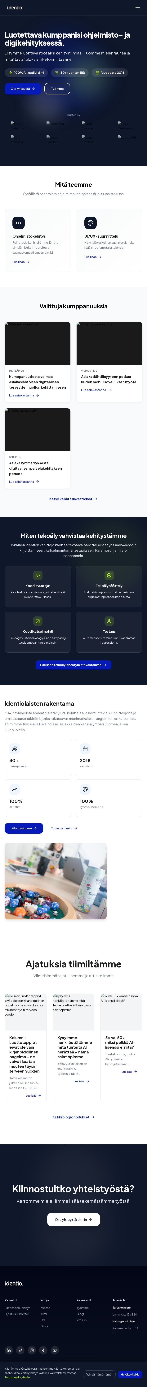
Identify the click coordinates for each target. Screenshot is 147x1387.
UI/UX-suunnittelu (17, 1314)
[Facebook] (43, 1350)
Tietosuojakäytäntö (17, 1377)
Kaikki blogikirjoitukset (70, 1117)
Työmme (57, 89)
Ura (43, 1320)
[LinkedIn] (9, 1350)
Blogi (44, 1326)
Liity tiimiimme (21, 828)
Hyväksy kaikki (130, 1374)
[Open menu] (137, 7)
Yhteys (82, 1320)
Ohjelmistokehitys (17, 1308)
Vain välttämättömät (99, 1374)
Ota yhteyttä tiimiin (71, 1219)
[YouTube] (55, 1350)
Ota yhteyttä (20, 89)
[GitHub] (20, 1350)
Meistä (45, 1308)
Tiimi (44, 1314)
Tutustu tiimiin (61, 828)
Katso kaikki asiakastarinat (70, 499)
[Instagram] (32, 1350)
